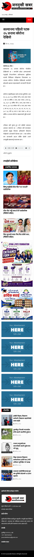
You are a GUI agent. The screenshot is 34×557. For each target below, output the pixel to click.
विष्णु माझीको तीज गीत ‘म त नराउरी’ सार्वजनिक (15, 188)
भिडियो (29, 20)
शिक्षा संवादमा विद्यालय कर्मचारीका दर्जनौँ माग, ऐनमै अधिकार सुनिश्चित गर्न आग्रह (21, 460)
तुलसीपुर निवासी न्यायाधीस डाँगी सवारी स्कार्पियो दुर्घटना (22, 431)
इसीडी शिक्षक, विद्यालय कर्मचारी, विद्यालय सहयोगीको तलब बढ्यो (22, 418)
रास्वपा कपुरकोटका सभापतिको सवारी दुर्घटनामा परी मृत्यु (21, 446)
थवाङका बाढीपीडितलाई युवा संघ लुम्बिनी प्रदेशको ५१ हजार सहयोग (22, 473)
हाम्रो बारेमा (4, 514)
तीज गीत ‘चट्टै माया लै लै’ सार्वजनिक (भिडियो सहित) (15, 212)
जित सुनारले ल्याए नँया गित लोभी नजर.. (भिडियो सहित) (16, 235)
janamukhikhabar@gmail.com (9, 537)
